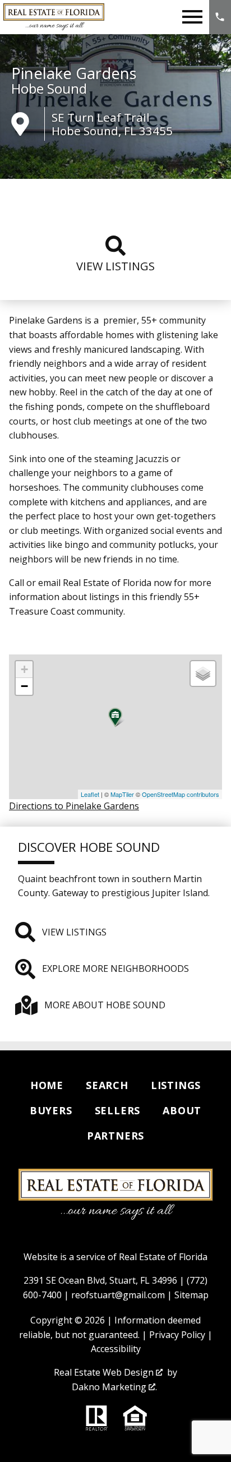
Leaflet (90, 794)
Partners (115, 1135)
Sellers (118, 1110)
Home (46, 1085)
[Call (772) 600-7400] (220, 17)
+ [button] (24, 669)
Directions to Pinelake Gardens (74, 806)
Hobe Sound (49, 88)
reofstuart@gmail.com (118, 1295)
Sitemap (191, 1295)
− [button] (24, 686)
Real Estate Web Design (105, 1372)
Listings (176, 1085)
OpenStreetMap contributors (180, 794)
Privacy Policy (177, 1335)
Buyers (51, 1110)
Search (107, 1085)
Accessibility (116, 1349)
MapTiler (122, 794)
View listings (115, 266)
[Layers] (203, 673)
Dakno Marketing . (114, 1387)
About (182, 1110)
